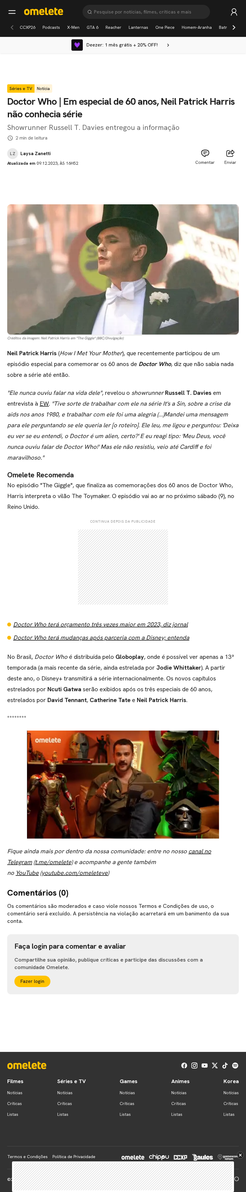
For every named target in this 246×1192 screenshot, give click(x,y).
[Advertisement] (123, 180)
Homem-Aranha (197, 27)
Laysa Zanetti (35, 153)
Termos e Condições (27, 1156)
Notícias (14, 1092)
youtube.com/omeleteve (74, 873)
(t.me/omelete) (53, 862)
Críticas (14, 1103)
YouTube (27, 873)
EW (44, 403)
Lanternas (138, 27)
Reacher (114, 27)
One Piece (165, 27)
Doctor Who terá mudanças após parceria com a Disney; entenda (101, 637)
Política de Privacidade (73, 1156)
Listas (12, 1114)
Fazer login (32, 981)
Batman (226, 27)
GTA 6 (92, 27)
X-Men (73, 27)
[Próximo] (234, 27)
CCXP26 (27, 27)
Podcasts (51, 27)
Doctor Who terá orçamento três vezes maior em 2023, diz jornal (100, 624)
